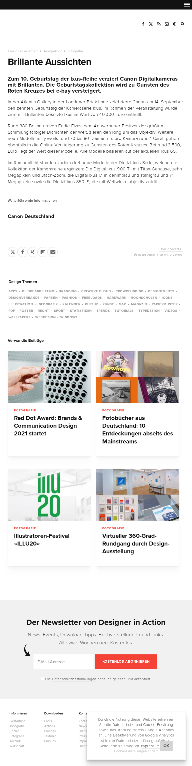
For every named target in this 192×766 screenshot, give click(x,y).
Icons (167, 298)
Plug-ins (50, 741)
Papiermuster (165, 304)
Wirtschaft (17, 746)
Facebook (143, 24)
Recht (43, 311)
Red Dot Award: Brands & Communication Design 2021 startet (48, 425)
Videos (171, 311)
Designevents (171, 249)
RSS (159, 24)
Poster (26, 311)
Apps (13, 291)
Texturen (50, 736)
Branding (67, 291)
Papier (14, 731)
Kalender (71, 304)
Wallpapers (19, 317)
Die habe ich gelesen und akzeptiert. (97, 679)
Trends (103, 311)
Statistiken (81, 311)
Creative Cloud (96, 291)
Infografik (48, 304)
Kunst (108, 304)
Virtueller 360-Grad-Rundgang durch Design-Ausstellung (136, 543)
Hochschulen (144, 298)
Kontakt (167, 24)
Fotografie (74, 51)
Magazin (139, 304)
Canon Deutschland (31, 216)
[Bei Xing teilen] (33, 251)
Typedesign (149, 311)
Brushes (50, 731)
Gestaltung (17, 721)
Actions (49, 726)
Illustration (20, 304)
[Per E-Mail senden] (53, 251)
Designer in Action (34, 22)
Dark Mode (175, 24)
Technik (15, 741)
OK (166, 745)
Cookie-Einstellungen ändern (136, 751)
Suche (183, 24)
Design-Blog (52, 51)
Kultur (91, 304)
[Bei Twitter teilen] (13, 251)
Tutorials (124, 311)
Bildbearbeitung (38, 291)
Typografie (17, 726)
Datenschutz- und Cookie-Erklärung (142, 724)
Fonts (48, 721)
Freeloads (92, 298)
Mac (122, 304)
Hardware (116, 298)
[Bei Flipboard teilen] (43, 251)
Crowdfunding (130, 291)
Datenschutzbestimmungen (74, 679)
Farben (51, 298)
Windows (69, 317)
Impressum (150, 746)
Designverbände (24, 298)
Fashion (70, 298)
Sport (59, 311)
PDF (11, 311)
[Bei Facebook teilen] (23, 251)
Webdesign (45, 317)
